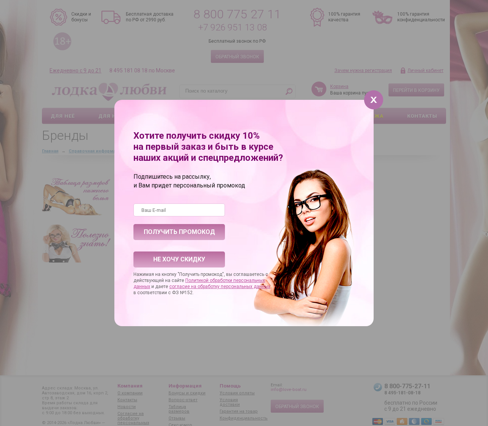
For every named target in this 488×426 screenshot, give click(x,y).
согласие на (183, 286)
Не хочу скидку (179, 259)
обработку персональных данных (233, 286)
